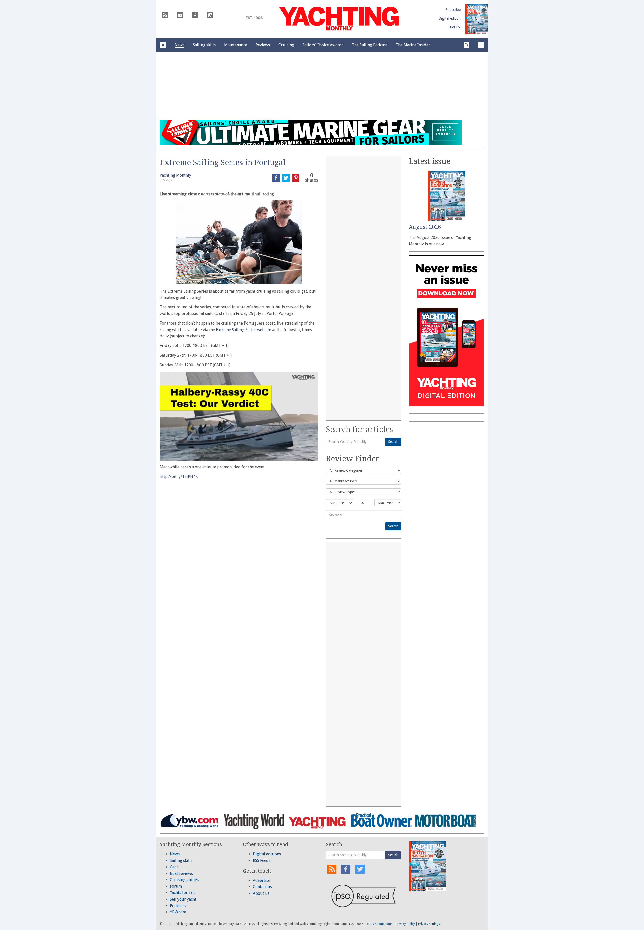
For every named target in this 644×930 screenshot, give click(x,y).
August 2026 (425, 227)
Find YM (454, 27)
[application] (239, 416)
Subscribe (453, 10)
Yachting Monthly (175, 175)
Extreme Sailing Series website (243, 329)
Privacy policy (405, 924)
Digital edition (450, 18)
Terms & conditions (378, 924)
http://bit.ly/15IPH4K (179, 476)
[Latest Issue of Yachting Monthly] (476, 19)
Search (393, 442)
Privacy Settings (429, 924)
